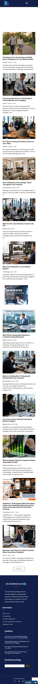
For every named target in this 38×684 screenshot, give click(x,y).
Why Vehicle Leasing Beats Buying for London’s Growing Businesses (16, 336)
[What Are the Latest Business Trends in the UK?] (19, 209)
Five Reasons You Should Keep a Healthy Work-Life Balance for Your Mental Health (18, 58)
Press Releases (7, 512)
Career (5, 103)
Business (5, 228)
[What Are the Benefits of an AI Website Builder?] (19, 252)
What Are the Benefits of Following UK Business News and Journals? (16, 377)
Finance (5, 555)
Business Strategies (8, 465)
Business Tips (6, 340)
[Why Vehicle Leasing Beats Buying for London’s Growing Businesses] (19, 321)
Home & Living (7, 187)
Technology (6, 272)
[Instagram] (19, 681)
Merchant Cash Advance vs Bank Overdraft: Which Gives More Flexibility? (18, 551)
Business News (7, 381)
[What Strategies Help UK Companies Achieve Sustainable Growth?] (19, 446)
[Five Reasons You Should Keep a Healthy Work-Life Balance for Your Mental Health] (19, 43)
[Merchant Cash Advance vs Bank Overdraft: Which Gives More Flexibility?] (19, 536)
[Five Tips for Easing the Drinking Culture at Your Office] (19, 127)
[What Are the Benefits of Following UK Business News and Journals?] (19, 362)
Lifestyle (5, 62)
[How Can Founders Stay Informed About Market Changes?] (19, 405)
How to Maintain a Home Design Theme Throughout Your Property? (17, 183)
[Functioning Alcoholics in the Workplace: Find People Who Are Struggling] (19, 84)
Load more (18, 569)
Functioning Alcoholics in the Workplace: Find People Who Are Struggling (18, 99)
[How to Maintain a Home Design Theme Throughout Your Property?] (19, 168)
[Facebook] (15, 681)
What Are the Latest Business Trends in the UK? (18, 225)
